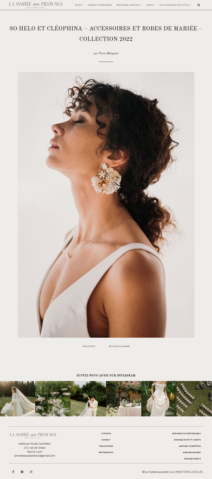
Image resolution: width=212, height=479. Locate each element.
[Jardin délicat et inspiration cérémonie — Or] (194, 398)
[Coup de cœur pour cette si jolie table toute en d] (123, 398)
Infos (149, 5)
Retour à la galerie (119, 346)
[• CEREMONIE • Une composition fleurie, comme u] (53, 398)
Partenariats (106, 452)
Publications (106, 446)
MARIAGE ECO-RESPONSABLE (186, 433)
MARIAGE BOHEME (192, 452)
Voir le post (88, 346)
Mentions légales (189, 472)
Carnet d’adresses (100, 5)
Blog (79, 5)
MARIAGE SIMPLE (192, 459)
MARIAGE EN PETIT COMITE (187, 440)
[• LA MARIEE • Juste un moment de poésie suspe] (17, 398)
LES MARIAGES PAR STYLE (174, 5)
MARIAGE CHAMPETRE (190, 446)
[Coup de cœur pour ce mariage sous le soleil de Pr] (159, 398)
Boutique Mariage (128, 5)
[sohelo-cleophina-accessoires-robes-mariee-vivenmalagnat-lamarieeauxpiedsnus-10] (106, 204)
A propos (106, 433)
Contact (106, 440)
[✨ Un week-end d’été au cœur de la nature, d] (88, 398)
